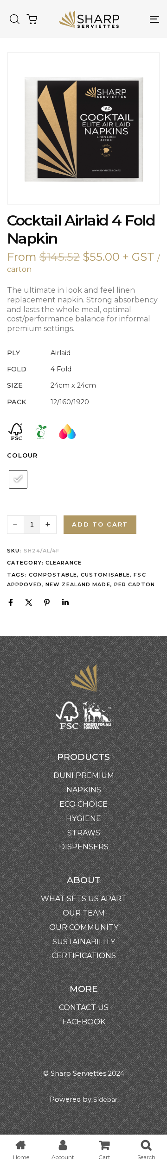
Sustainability (83, 941)
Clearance (63, 562)
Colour (22, 455)
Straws (83, 832)
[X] (28, 602)
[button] (14, 19)
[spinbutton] (32, 524)
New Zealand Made (77, 584)
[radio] (18, 479)
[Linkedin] (65, 602)
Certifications (83, 955)
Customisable (105, 574)
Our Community (83, 927)
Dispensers (84, 846)
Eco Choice (83, 804)
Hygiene (83, 818)
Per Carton (134, 584)
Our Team (84, 913)
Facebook (83, 1021)
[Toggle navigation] (135, 19)
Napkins (83, 789)
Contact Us (84, 1007)
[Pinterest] (47, 602)
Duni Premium (83, 775)
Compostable (53, 574)
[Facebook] (10, 602)
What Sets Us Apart (84, 898)
